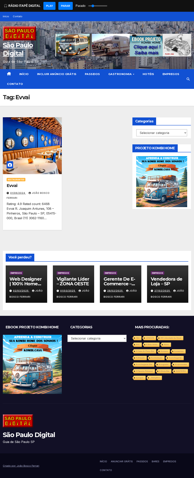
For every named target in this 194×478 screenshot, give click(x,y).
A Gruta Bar (164, 371)
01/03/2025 (68, 290)
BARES (155, 461)
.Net (137, 338)
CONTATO (15, 84)
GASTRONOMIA (120, 74)
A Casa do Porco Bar (145, 351)
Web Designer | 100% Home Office (25, 283)
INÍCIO (24, 74)
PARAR (65, 5)
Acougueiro (164, 364)
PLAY (49, 5)
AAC (138, 344)
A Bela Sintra (151, 344)
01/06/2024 (18, 193)
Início (6, 16)
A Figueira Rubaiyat (144, 371)
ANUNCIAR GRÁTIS (122, 461)
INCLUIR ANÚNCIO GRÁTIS (57, 74)
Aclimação (140, 358)
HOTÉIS (148, 74)
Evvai (12, 185)
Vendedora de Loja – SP (166, 281)
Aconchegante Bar (144, 364)
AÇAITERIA (181, 371)
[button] (188, 79)
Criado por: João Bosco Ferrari (21, 465)
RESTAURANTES (16, 179)
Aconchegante (175, 358)
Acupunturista (181, 364)
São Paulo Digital (29, 435)
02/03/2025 (21, 290)
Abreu (166, 344)
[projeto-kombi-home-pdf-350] (161, 181)
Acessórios (179, 351)
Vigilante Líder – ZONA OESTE (73, 281)
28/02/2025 (115, 290)
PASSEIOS (92, 74)
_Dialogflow (155, 378)
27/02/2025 (162, 290)
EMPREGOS (171, 74)
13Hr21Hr (150, 338)
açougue (140, 378)
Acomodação (157, 358)
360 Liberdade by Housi (170, 338)
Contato (17, 16)
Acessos (164, 351)
